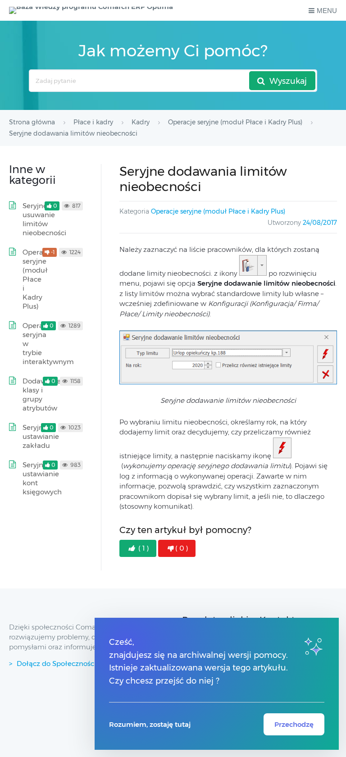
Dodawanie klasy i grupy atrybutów (42, 394)
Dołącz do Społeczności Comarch (72, 663)
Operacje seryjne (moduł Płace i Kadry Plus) (218, 211)
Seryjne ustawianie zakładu (41, 436)
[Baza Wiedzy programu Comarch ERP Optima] (91, 10)
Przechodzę (294, 724)
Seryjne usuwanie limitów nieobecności (44, 219)
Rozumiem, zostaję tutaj (150, 724)
